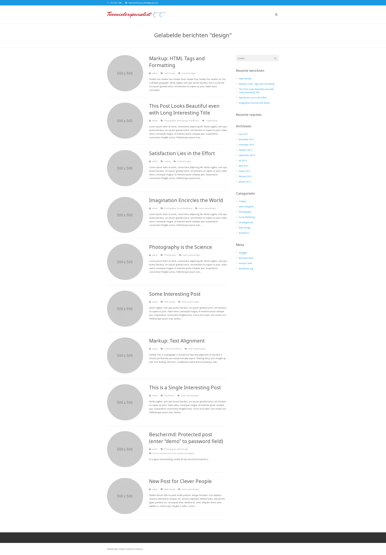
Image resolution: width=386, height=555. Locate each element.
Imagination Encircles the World (254, 102)
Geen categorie (246, 206)
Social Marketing (184, 208)
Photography (170, 120)
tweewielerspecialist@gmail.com (143, 2)
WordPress (194, 120)
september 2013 (247, 155)
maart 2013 (244, 171)
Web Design (169, 73)
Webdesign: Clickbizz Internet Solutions (125, 549)
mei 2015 (243, 134)
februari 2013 (245, 176)
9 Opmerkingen (189, 73)
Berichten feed (246, 258)
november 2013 (246, 144)
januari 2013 (245, 181)
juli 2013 (243, 160)
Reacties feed (245, 263)
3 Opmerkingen (184, 161)
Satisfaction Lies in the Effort (253, 97)
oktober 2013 (245, 149)
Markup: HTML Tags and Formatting (256, 83)
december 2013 (246, 139)
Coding (167, 161)
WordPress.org (246, 268)
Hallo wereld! (245, 78)
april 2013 (243, 165)
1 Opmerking (211, 120)
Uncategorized (246, 222)
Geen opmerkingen (207, 208)
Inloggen (243, 252)
